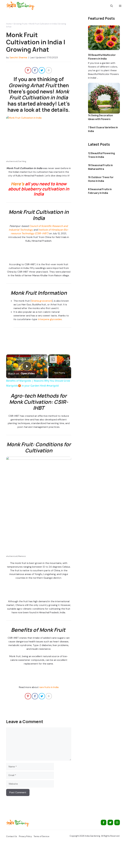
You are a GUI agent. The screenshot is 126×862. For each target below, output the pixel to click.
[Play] (50, 365)
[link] (11, 359)
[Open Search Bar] (111, 5)
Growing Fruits (20, 23)
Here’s (17, 184)
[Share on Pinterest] (28, 70)
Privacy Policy (25, 836)
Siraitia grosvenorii (41, 300)
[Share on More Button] (49, 70)
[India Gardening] (20, 6)
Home (9, 23)
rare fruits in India (49, 687)
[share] (41, 358)
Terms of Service (41, 836)
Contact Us (11, 836)
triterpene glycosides (50, 319)
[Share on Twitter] (42, 70)
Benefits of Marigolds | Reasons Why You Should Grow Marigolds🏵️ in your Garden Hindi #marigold (26, 359)
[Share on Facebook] (35, 70)
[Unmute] (54, 365)
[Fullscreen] (68, 365)
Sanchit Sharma (18, 57)
